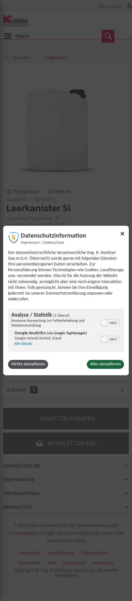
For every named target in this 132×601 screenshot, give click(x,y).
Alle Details (23, 344)
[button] (104, 323)
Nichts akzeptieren (28, 364)
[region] (66, 331)
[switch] (110, 322)
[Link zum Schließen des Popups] (122, 234)
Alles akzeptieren (105, 364)
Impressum (30, 243)
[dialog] (66, 301)
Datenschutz (53, 243)
